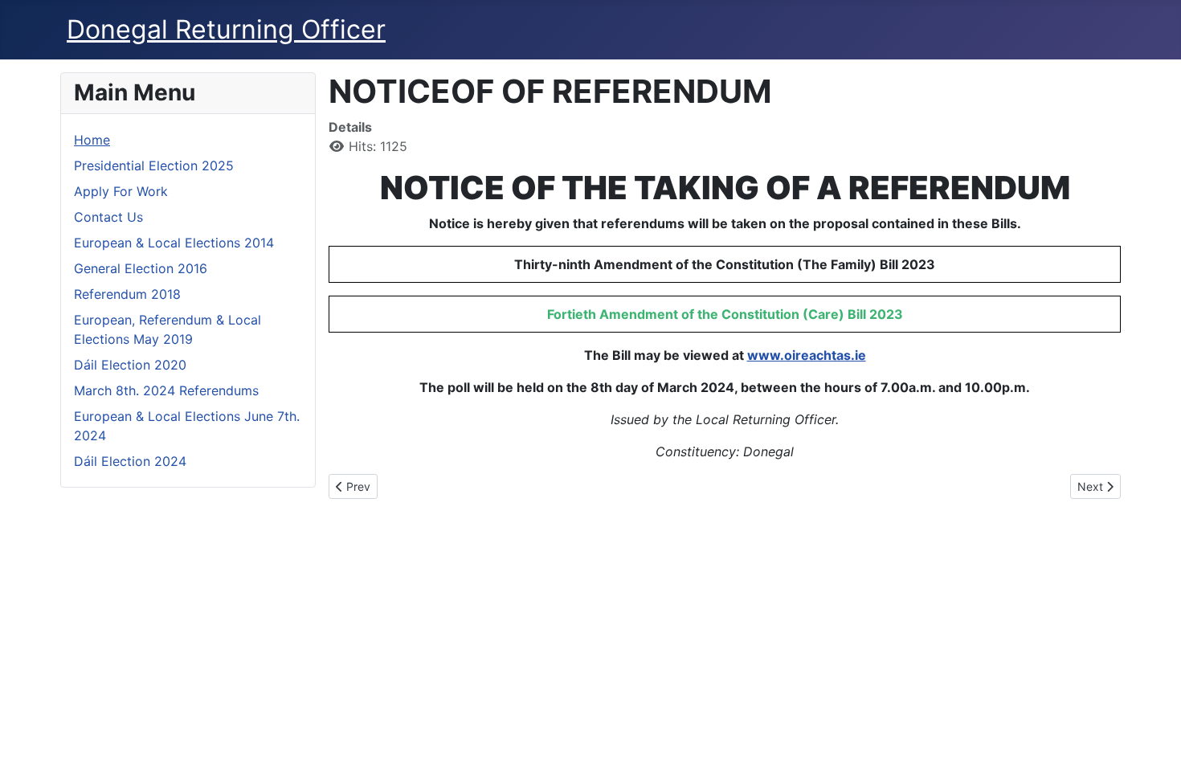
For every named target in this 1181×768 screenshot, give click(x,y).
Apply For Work (121, 191)
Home (92, 140)
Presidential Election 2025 (154, 165)
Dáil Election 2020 (130, 365)
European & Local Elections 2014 (174, 243)
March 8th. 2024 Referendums (166, 390)
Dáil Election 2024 (130, 461)
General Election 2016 (140, 268)
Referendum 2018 (127, 294)
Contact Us (108, 217)
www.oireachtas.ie (806, 355)
